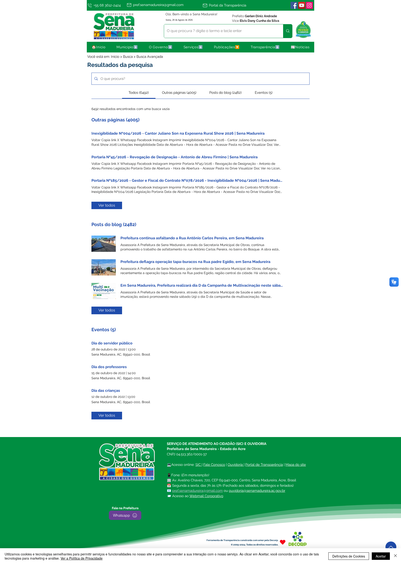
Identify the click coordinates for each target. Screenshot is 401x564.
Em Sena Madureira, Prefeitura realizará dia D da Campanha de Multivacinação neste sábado (201, 285)
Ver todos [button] (106, 205)
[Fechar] (395, 556)
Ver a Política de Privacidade (82, 558)
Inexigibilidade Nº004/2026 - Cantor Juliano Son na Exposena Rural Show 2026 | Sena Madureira (178, 133)
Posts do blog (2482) (113, 224)
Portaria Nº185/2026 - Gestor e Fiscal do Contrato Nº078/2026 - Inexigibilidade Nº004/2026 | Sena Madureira (187, 180)
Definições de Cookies (348, 556)
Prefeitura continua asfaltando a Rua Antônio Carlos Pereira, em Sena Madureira (192, 238)
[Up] (390, 546)
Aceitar (381, 556)
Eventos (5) (103, 329)
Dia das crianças (105, 390)
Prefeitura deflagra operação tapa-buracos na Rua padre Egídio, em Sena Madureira (195, 261)
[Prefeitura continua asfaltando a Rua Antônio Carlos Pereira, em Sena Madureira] (103, 244)
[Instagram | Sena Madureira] (309, 5)
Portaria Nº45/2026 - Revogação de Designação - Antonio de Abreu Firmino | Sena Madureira (174, 157)
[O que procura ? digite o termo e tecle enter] (287, 31)
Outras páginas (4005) (115, 120)
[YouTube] (301, 5)
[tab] (138, 93)
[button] (127, 47)
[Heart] (283, 542)
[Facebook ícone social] (294, 5)
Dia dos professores (109, 367)
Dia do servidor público (112, 343)
